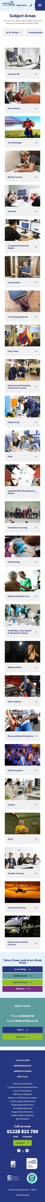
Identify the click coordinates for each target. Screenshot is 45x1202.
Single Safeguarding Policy (22, 1105)
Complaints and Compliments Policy (22, 1087)
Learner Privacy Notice (22, 1090)
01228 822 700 (26, 1015)
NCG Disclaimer (22, 1119)
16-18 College (20, 969)
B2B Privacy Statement (22, 1094)
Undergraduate (20, 976)
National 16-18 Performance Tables (22, 1098)
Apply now (20, 1037)
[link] (31, 5)
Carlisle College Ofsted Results (22, 1101)
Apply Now (21, 5)
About (33, 1189)
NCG (27, 1195)
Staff (16, 1137)
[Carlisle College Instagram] (27, 1151)
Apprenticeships (20, 982)
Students (27, 1137)
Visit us (20, 1029)
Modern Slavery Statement (22, 1115)
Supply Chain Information (22, 1112)
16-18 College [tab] (12, 32)
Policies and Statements (22, 1083)
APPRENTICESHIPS (22, 1071)
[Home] (8, 5)
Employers (20, 1143)
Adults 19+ (20, 988)
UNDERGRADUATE (22, 1066)
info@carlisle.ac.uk (26, 1020)
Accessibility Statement (22, 1108)
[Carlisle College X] (23, 1151)
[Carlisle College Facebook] (19, 1151)
